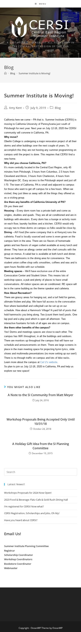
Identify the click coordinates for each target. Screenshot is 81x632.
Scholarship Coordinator (18, 555)
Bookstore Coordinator (17, 563)
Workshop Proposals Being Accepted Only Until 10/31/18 (41, 421)
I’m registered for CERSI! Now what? (24, 506)
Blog (58, 108)
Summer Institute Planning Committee (26, 546)
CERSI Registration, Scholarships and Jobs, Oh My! (31, 513)
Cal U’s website (48, 362)
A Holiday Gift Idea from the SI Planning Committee (40, 446)
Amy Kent (15, 108)
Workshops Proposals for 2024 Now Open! (27, 492)
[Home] (5, 73)
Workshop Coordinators (18, 559)
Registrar (9, 550)
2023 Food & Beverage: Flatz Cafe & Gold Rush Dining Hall (36, 499)
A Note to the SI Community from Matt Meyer (40, 395)
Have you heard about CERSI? (20, 520)
